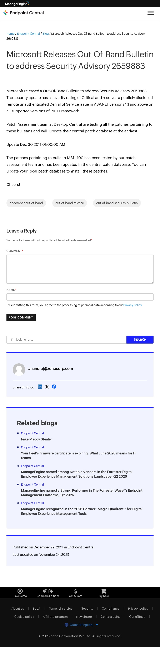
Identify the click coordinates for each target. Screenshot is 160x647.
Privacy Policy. (133, 305)
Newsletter (84, 616)
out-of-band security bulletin (117, 203)
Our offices (137, 616)
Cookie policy (24, 616)
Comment (14, 250)
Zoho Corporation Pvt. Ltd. (70, 636)
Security (87, 608)
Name (10, 289)
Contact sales (111, 616)
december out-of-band (26, 203)
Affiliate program (55, 616)
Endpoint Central (81, 547)
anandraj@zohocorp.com (50, 368)
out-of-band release (69, 203)
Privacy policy (138, 608)
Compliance (111, 608)
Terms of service (61, 608)
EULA (36, 608)
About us (17, 608)
